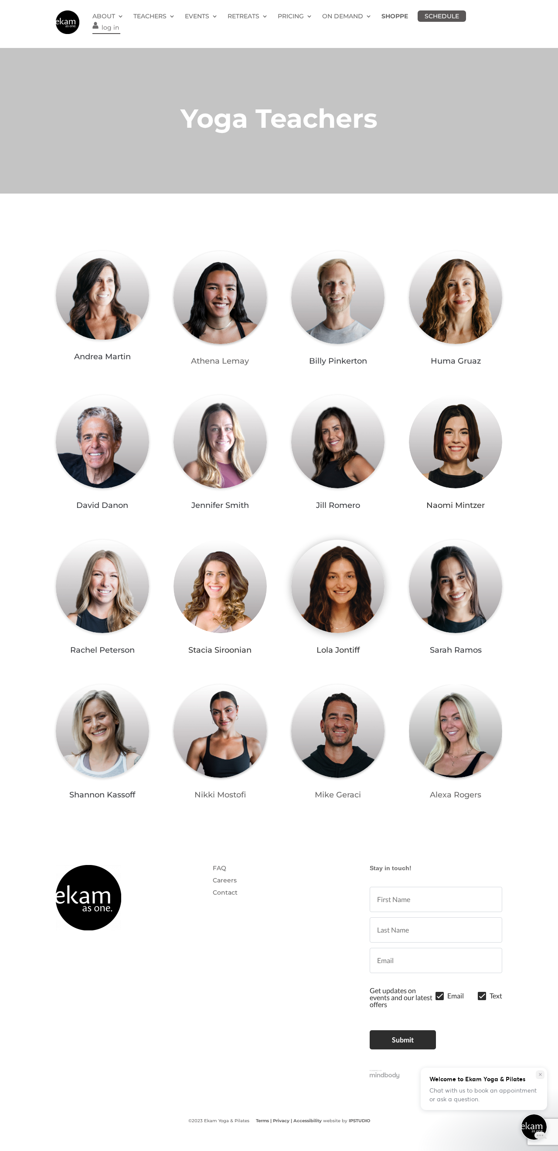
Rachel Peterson (102, 650)
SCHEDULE (442, 16)
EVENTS (197, 16)
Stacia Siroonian (220, 650)
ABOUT (103, 16)
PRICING (291, 16)
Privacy (281, 1121)
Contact (225, 892)
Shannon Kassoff (102, 795)
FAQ (219, 868)
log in (110, 27)
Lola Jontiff (338, 650)
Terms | (264, 1121)
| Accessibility (306, 1121)
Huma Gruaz (456, 361)
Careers (225, 880)
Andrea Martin (102, 356)
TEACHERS (150, 16)
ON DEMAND (342, 16)
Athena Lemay (220, 361)
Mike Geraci (338, 795)
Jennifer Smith (220, 505)
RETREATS (243, 16)
